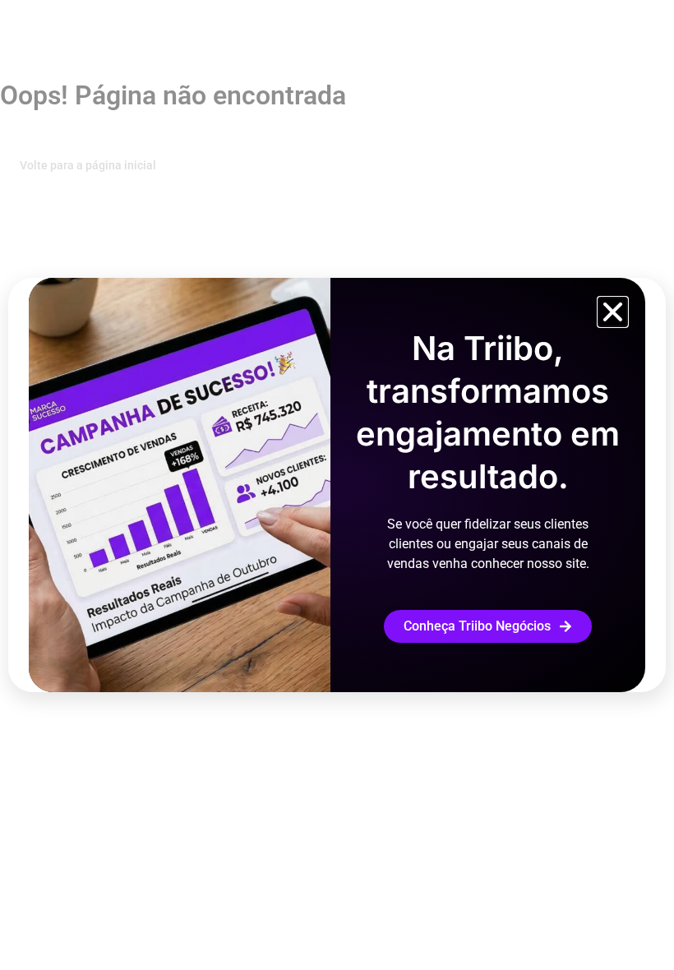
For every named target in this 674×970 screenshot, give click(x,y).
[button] (612, 312)
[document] (337, 485)
